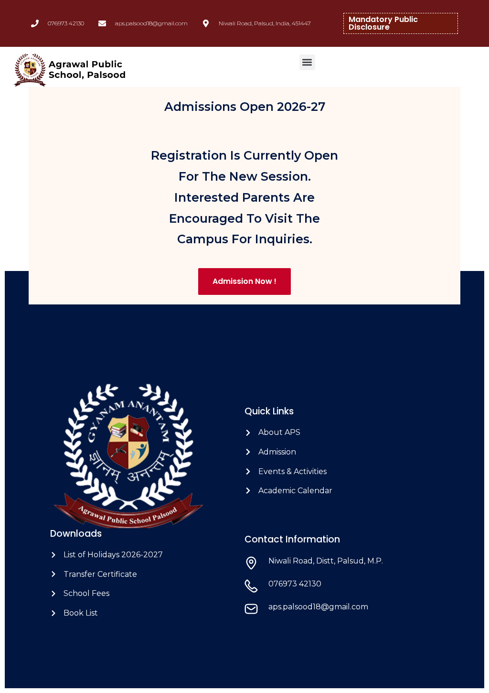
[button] (307, 62)
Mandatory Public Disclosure (383, 23)
